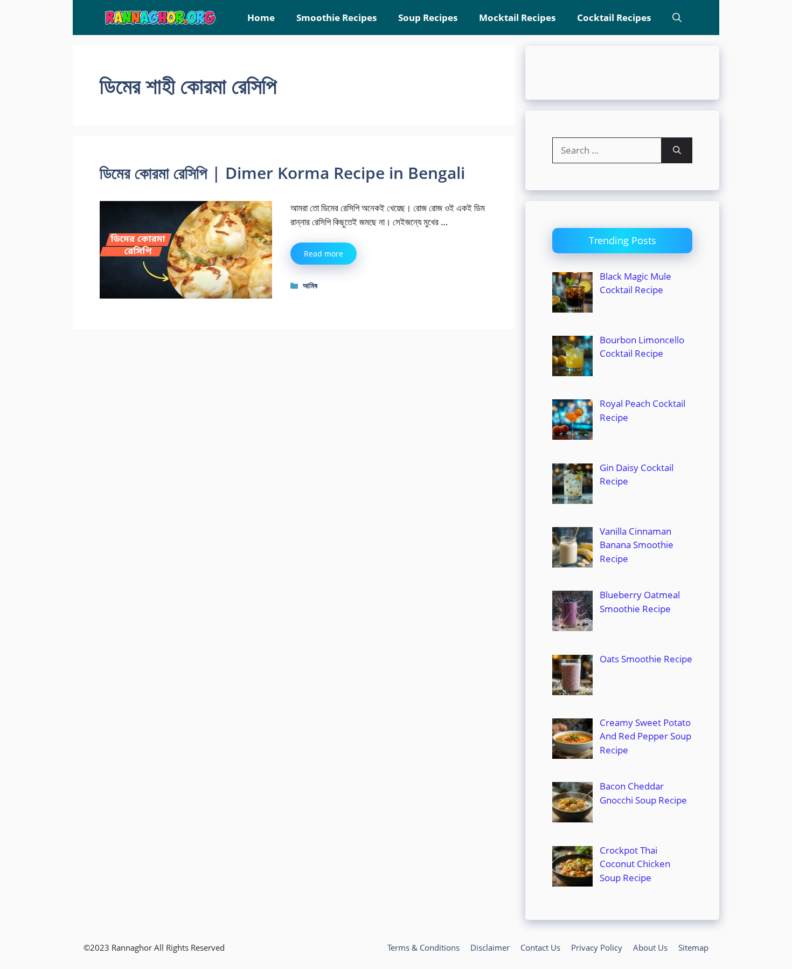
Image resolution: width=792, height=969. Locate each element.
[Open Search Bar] (677, 17)
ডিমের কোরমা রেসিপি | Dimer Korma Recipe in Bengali (282, 173)
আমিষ (310, 285)
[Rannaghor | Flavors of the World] (160, 17)
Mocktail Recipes (517, 17)
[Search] (677, 150)
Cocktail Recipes (614, 17)
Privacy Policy (596, 947)
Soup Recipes (427, 17)
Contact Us (540, 947)
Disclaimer (490, 947)
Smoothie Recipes (336, 17)
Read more (323, 253)
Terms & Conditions (423, 947)
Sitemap (693, 947)
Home (261, 17)
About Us (650, 947)
